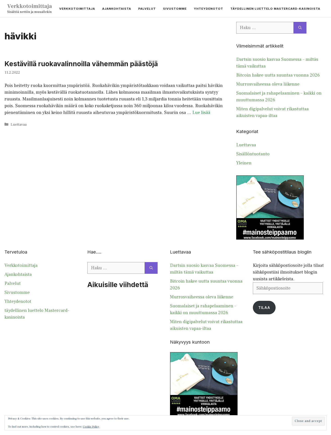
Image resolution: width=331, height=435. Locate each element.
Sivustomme (175, 8)
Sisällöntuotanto (253, 154)
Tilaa (264, 307)
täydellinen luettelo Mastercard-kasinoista (275, 8)
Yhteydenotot (208, 8)
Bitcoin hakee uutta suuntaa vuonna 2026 (278, 75)
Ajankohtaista (116, 8)
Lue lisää (201, 113)
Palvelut (147, 8)
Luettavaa (19, 124)
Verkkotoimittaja (29, 6)
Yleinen (244, 163)
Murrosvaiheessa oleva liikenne (267, 84)
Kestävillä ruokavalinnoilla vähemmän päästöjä (81, 64)
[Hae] (300, 28)
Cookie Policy (91, 426)
